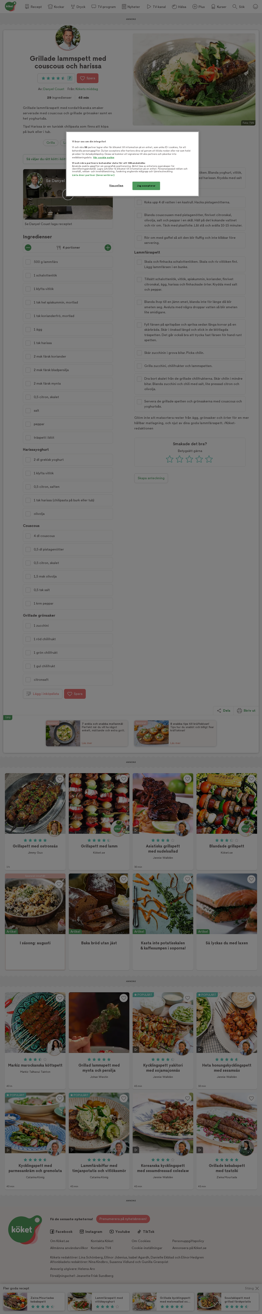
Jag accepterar (146, 186)
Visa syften (116, 185)
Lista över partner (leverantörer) (93, 175)
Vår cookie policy (103, 157)
